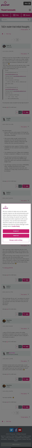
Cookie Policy (16, 226)
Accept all (16, 231)
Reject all (16, 235)
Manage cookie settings (16, 240)
